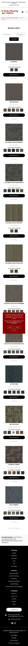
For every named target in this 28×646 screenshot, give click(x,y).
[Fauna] (9, 110)
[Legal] (14, 51)
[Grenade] (9, 513)
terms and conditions (12, 322)
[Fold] (14, 213)
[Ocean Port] (10, 392)
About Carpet (14, 18)
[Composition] (17, 150)
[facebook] (12, 623)
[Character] (9, 150)
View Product (14, 75)
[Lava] (13, 513)
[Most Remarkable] (9, 432)
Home (3, 18)
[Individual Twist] (14, 472)
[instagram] (15, 623)
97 (14, 528)
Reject (18, 327)
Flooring (8, 18)
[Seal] (21, 513)
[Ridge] (21, 110)
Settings (14, 330)
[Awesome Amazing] (17, 432)
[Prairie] (17, 110)
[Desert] (14, 92)
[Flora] (13, 110)
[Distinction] (21, 150)
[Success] (21, 311)
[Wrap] (16, 231)
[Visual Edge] (14, 454)
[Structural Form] (23, 472)
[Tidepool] (14, 374)
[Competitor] (13, 311)
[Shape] (14, 495)
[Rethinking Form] (18, 472)
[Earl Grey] (18, 392)
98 (16, 528)
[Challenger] (14, 293)
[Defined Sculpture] (10, 472)
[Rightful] (16, 69)
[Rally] (17, 311)
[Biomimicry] (14, 132)
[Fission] (17, 513)
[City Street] (23, 392)
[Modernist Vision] (13, 432)
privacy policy (16, 320)
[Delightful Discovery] (14, 414)
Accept (10, 327)
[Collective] (13, 150)
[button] (14, 609)
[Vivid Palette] (21, 432)
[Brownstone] (14, 392)
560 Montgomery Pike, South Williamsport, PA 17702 (14, 3)
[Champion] (9, 311)
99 (18, 528)
